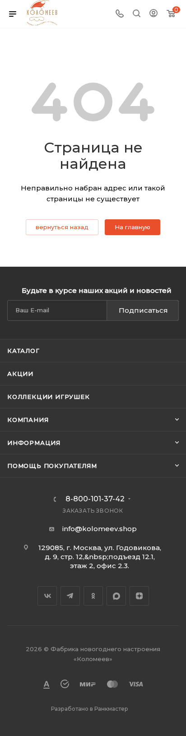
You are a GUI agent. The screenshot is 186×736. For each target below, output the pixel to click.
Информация (33, 442)
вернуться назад (62, 227)
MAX (116, 596)
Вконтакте (47, 596)
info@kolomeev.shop (99, 528)
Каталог (23, 350)
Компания (27, 419)
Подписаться (143, 310)
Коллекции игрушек (48, 396)
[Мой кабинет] (153, 14)
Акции (20, 373)
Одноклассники (93, 596)
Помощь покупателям (52, 465)
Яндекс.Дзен (139, 596)
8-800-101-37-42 (95, 499)
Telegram (70, 596)
